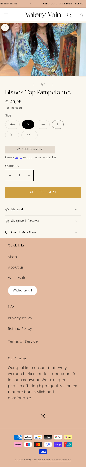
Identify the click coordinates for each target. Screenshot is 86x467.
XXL (29, 135)
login (18, 157)
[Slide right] (52, 84)
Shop (12, 257)
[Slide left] (33, 84)
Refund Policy (20, 328)
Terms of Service (23, 341)
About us (16, 267)
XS (12, 124)
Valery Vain (30, 460)
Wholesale (17, 278)
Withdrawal (22, 290)
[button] (6, 15)
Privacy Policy (20, 318)
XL (12, 135)
